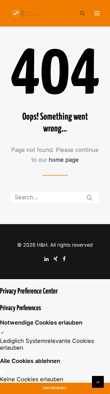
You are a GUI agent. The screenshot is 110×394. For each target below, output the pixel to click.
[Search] (80, 13)
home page (64, 159)
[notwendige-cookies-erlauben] (2, 332)
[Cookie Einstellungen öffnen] (10, 386)
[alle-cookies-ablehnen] (2, 370)
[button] (97, 13)
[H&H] (27, 13)
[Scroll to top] (98, 381)
